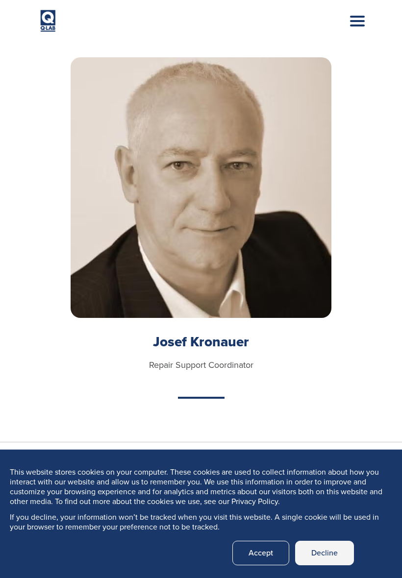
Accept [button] (261, 552)
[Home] (48, 23)
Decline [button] (324, 552)
